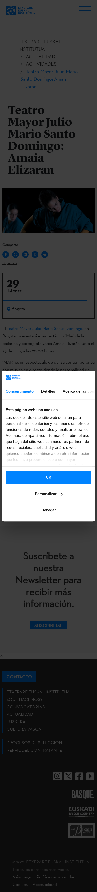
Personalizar (46, 494)
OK (48, 477)
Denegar (48, 510)
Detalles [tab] (48, 391)
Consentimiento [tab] (20, 391)
